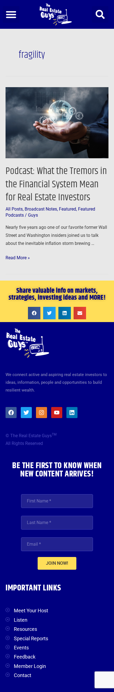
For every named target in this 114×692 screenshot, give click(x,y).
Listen (20, 620)
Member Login (30, 666)
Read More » (18, 257)
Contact (22, 675)
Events (21, 647)
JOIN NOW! (57, 563)
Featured (67, 209)
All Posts (14, 209)
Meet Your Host (31, 610)
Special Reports (31, 638)
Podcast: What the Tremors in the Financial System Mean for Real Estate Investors (56, 184)
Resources (25, 629)
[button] (11, 14)
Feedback (24, 657)
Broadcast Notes (41, 209)
